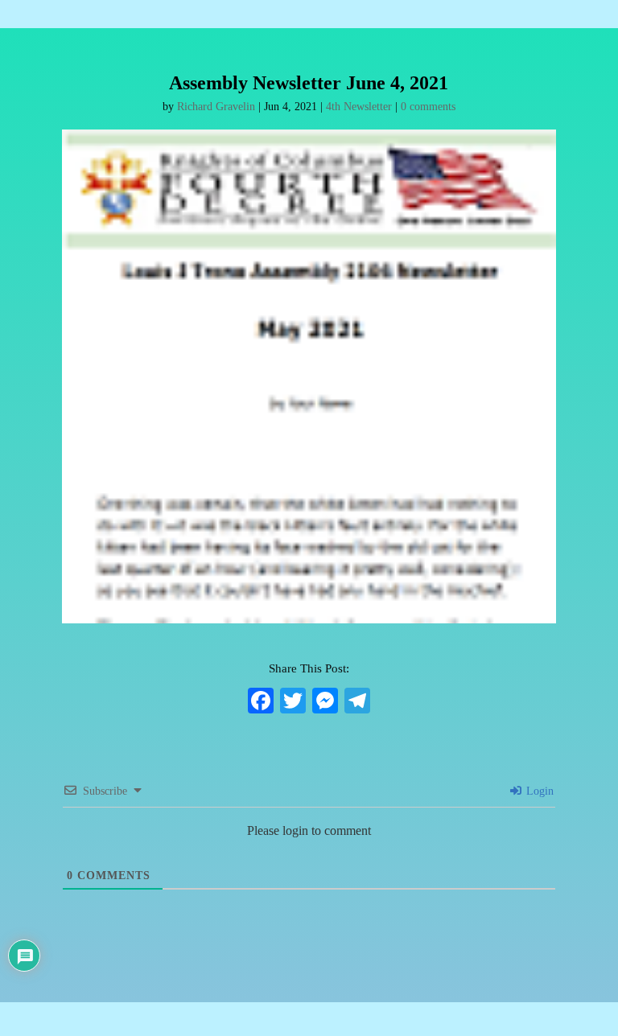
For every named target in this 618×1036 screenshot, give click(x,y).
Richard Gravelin (216, 107)
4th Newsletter (359, 107)
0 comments (428, 107)
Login (538, 791)
